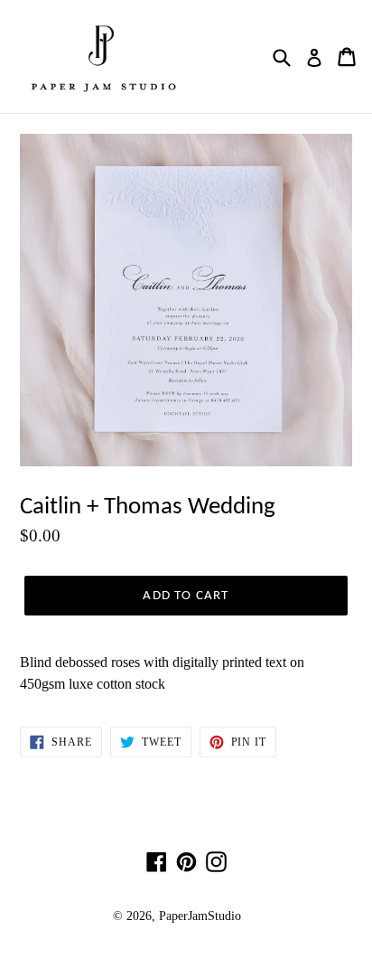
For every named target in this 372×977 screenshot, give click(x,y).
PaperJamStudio (200, 916)
